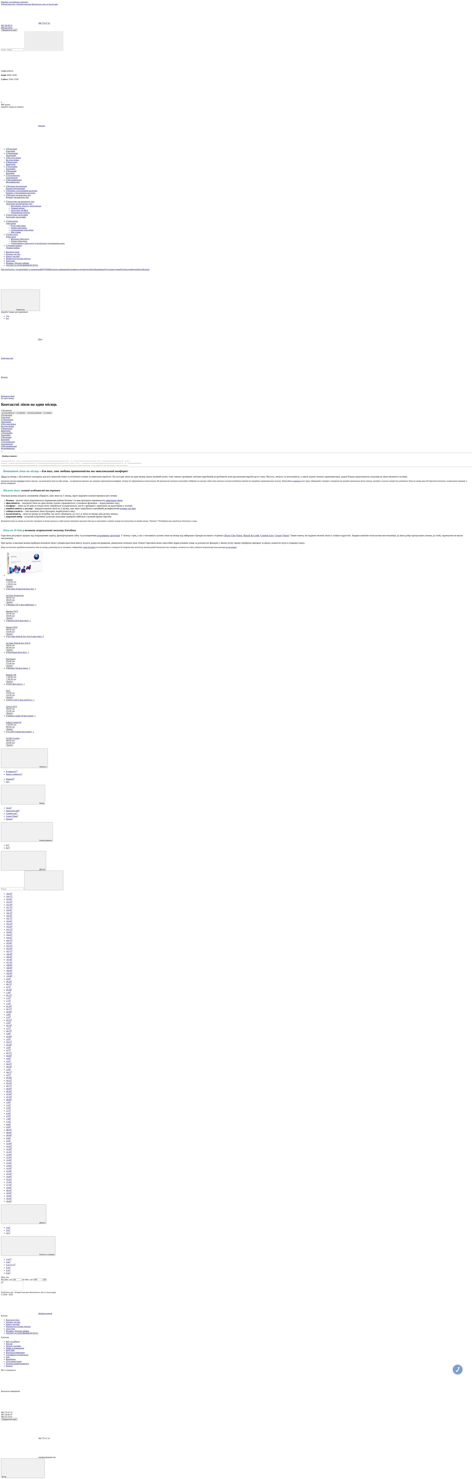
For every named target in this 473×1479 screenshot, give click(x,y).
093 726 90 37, (7, 25)
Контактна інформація (58, 269)
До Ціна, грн (27, 1280)
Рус (7, 318)
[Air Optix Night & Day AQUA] (239, 636)
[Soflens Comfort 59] (239, 716)
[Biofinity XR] (239, 668)
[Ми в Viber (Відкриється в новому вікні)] (167, 288)
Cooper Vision (281, 535)
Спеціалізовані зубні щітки (22, 230)
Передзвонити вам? (9, 30)
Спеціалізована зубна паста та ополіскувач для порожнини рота (38, 243)
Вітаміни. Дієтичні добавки (17, 263)
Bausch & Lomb (251, 535)
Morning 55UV (12, 611)
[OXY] (239, 684)
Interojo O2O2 (11, 627)
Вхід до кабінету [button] (13, 1341)
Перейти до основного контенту (14, 2)
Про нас (4, 269)
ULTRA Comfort (12, 738)
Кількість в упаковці (46, 1254)
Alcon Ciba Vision (233, 535)
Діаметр (42, 1223)
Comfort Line (266, 535)
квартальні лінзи (114, 500)
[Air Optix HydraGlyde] (239, 589)
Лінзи (4, 476)
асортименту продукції (108, 535)
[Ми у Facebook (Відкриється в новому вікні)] (19, 288)
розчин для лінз (127, 508)
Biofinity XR (11, 675)
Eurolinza (21, 481)
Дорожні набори (18, 208)
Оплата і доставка (15, 269)
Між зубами (16, 232)
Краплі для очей (12, 256)
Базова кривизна (45, 840)
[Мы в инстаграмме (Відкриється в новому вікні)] (56, 288)
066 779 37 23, (44, 23)
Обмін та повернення (32, 269)
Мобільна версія (45, 1313)
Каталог (146, 269)
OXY (8, 691)
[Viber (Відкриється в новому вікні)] (130, 288)
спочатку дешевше (34, 413)
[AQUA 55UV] (239, 700)
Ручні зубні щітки (18, 226)
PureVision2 (11, 659)
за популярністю (8, 413)
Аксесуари (10, 261)
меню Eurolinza (89, 547)
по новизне (21, 413)
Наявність (43, 767)
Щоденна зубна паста (20, 239)
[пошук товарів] (43, 41)
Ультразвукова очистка (20, 213)
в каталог (297, 481)
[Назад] (2, 451)
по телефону (231, 547)
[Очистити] (43, 880)
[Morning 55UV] (239, 605)
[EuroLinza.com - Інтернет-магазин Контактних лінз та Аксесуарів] (12, 1290)
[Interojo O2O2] (239, 621)
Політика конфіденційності (131, 269)
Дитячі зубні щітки (19, 228)
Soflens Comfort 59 (13, 722)
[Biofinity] (239, 563)
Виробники (99, 269)
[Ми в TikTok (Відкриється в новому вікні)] (204, 288)
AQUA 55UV (11, 707)
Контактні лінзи (12, 252)
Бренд (41, 803)
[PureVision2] (239, 652)
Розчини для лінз (13, 254)
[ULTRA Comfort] (239, 732)
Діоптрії (42, 869)
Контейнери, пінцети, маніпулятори (26, 206)
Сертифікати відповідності (79, 269)
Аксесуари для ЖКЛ (19, 210)
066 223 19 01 (6, 28)
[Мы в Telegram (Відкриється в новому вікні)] (93, 288)
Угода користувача (112, 269)
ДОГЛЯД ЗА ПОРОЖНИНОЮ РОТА (22, 265)
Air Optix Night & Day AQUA (18, 643)
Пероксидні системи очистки (18, 259)
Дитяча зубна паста (19, 241)
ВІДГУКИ (45, 269)
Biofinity (9, 580)
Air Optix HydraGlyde (15, 595)
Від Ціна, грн (6, 1280)
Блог (93, 269)
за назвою (47, 413)
